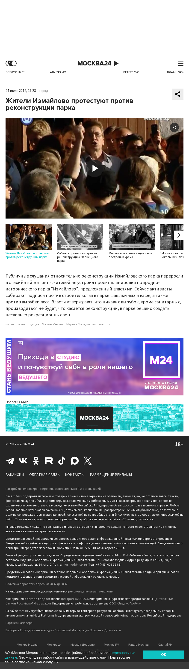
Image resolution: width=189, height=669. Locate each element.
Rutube (48, 460)
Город (43, 91)
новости (104, 324)
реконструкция (28, 324)
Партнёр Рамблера (19, 623)
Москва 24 (94, 63)
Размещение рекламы (111, 474)
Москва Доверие (83, 644)
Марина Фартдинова (81, 324)
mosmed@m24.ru (75, 564)
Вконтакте (23, 460)
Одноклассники (36, 460)
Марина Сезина (52, 324)
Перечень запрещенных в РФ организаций (70, 489)
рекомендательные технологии (90, 591)
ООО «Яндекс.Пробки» (125, 603)
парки (10, 324)
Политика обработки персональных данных (36, 584)
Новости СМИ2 (17, 402)
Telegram (10, 460)
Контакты (75, 474)
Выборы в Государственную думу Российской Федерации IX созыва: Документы (63, 630)
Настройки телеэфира (22, 489)
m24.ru (17, 496)
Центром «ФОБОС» (74, 599)
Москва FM (111, 644)
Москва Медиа (27, 644)
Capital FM (165, 644)
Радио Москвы (138, 644)
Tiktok (61, 460)
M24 (31, 444)
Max (74, 460)
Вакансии (15, 474)
